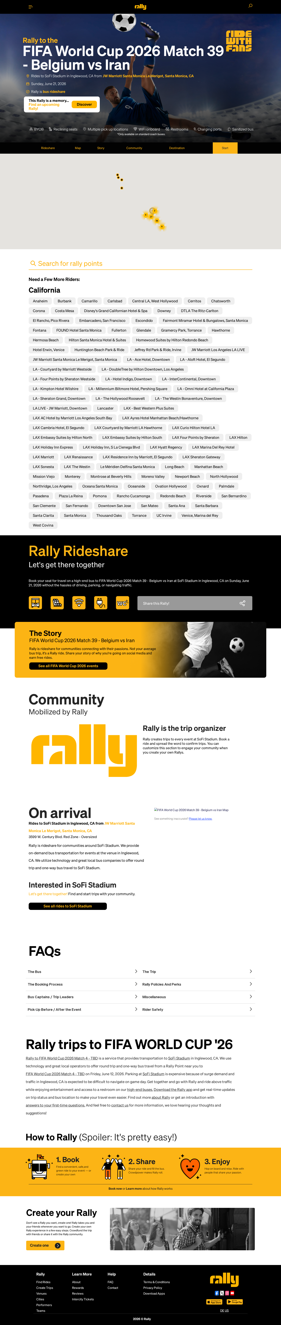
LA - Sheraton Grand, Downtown (59, 398)
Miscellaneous (154, 997)
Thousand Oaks (109, 515)
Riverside (203, 495)
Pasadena (41, 495)
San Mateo (149, 505)
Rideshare (48, 148)
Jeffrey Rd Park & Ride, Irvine (157, 349)
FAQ (110, 1282)
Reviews (78, 1293)
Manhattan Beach (208, 466)
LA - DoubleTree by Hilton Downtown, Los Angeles (143, 369)
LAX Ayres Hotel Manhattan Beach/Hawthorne (160, 417)
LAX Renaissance (78, 456)
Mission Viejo (44, 476)
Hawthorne (221, 330)
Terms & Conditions (156, 1282)
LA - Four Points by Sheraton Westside (64, 378)
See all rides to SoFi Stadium (68, 906)
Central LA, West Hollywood (155, 301)
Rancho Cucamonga (133, 495)
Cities (40, 1299)
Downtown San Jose (114, 505)
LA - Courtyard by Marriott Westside (62, 369)
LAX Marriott (43, 456)
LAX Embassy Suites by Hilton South (132, 437)
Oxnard (203, 486)
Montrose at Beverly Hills (111, 476)
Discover (84, 104)
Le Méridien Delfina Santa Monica (127, 466)
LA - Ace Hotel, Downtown (148, 359)
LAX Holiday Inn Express (53, 447)
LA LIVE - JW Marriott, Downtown (60, 408)
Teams (40, 1311)
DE (222, 1310)
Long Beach (174, 466)
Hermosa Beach (46, 340)
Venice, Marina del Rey (200, 515)
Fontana (39, 330)
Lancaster (105, 408)
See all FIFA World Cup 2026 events (68, 665)
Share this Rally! (156, 603)
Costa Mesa (64, 310)
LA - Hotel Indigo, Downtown (128, 378)
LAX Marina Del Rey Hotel (213, 447)
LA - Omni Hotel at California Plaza (205, 388)
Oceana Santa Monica (100, 486)
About (76, 1282)
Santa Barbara (206, 505)
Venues (41, 1293)
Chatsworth (220, 301)
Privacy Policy (152, 1288)
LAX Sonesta (43, 466)
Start (225, 148)
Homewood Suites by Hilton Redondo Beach (172, 340)
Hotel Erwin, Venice (48, 349)
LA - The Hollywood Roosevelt (120, 398)
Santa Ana (176, 505)
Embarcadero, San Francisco (102, 320)
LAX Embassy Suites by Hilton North (62, 437)
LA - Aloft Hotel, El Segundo (202, 359)
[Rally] (140, 7)
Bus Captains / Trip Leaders (51, 997)
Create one (39, 1245)
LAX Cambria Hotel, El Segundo (58, 427)
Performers (44, 1305)
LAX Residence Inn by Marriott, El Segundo (137, 456)
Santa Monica (75, 515)
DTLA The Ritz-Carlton (199, 310)
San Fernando (77, 505)
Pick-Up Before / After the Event (54, 1010)
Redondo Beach (173, 495)
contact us (119, 1105)
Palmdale (226, 486)
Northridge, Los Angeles (52, 486)
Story (100, 148)
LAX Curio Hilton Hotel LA (193, 427)
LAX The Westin (77, 466)
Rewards (78, 1288)
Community (134, 148)
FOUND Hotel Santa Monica (79, 330)
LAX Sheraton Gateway (201, 456)
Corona (39, 310)
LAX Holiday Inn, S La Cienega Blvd (111, 447)
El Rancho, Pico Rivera (51, 320)
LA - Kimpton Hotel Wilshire (55, 388)
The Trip (149, 972)
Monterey (72, 476)
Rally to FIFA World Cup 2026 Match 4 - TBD (62, 1058)
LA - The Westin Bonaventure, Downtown (188, 398)
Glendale (143, 330)
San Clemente (44, 505)
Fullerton (119, 330)
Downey (164, 310)
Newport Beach (187, 476)
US (227, 1310)
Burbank (64, 301)
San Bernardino (234, 495)
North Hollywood (224, 476)
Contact (113, 1288)
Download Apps (154, 1293)
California (44, 289)
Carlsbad (115, 301)
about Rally (161, 1097)
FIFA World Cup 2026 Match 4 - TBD (55, 1073)
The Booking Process (45, 984)
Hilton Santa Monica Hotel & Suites (97, 340)
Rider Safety (152, 1010)
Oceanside (136, 486)
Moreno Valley (153, 476)
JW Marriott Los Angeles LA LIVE (218, 349)
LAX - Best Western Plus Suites (149, 408)
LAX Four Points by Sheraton (195, 437)
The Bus (34, 972)
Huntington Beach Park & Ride (99, 349)
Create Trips (44, 1288)
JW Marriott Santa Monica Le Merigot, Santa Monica (75, 359)
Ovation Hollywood (171, 486)
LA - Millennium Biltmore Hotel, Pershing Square (128, 388)
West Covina (43, 525)
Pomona (100, 495)
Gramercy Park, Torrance (181, 330)
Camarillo (89, 301)
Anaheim (40, 301)
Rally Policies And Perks (161, 984)
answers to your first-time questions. (55, 1105)
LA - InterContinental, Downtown (189, 378)
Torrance (139, 515)
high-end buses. (140, 1089)
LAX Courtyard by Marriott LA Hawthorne (128, 427)
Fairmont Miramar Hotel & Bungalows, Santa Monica (205, 320)
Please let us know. (200, 818)
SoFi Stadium (179, 1058)
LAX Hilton (238, 437)
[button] (121, 179)
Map (78, 148)
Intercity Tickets (83, 1299)
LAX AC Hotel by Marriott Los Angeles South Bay (72, 417)
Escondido (144, 320)
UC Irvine (164, 515)
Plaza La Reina (71, 495)
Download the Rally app (173, 1089)
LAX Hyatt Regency (166, 447)
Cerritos (194, 301)
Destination (177, 148)
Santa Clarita (43, 515)
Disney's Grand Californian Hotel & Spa (115, 310)
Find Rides (43, 1282)
